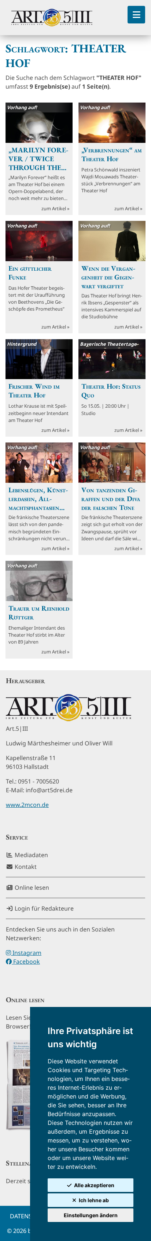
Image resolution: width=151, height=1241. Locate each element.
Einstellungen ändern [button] (91, 1215)
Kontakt (25, 867)
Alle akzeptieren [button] (94, 1185)
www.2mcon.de (27, 805)
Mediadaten (30, 855)
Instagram (26, 953)
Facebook (26, 961)
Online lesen (31, 887)
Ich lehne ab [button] (94, 1200)
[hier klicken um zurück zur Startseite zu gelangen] (51, 17)
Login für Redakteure (43, 908)
